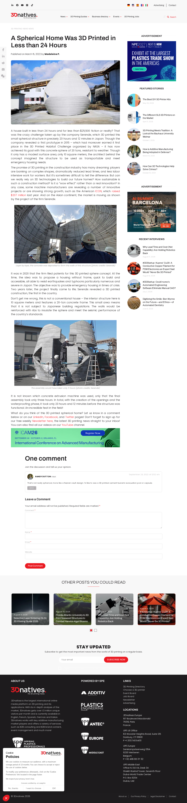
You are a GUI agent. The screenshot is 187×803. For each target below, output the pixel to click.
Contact (172, 5)
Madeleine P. (52, 54)
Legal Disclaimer (157, 796)
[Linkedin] (3, 56)
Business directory (100, 16)
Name (28, 532)
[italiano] (147, 5)
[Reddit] (3, 63)
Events (116, 16)
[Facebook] (3, 50)
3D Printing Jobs (131, 16)
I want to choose (33, 788)
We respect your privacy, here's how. (20, 779)
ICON (98, 191)
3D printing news (19, 28)
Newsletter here (42, 421)
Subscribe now (116, 659)
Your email (67, 659)
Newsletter (129, 699)
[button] (6, 798)
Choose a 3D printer (134, 689)
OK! (54, 788)
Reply (32, 488)
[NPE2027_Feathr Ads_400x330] (151, 61)
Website (28, 552)
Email (28, 542)
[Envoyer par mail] (3, 69)
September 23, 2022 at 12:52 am (144, 474)
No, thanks (13, 788)
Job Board (128, 696)
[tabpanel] (30, 609)
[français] (142, 5)
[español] (137, 5)
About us (123, 796)
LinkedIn (38, 417)
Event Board (129, 693)
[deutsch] (128, 5)
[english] (133, 5)
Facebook (51, 417)
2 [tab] (95, 630)
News (62, 16)
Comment (30, 510)
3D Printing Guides (78, 16)
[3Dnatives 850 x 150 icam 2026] (65, 437)
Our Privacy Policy (138, 796)
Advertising (159, 5)
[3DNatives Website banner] (151, 212)
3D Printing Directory (134, 686)
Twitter (69, 417)
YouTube (67, 425)
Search (173, 17)
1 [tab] (91, 630)
